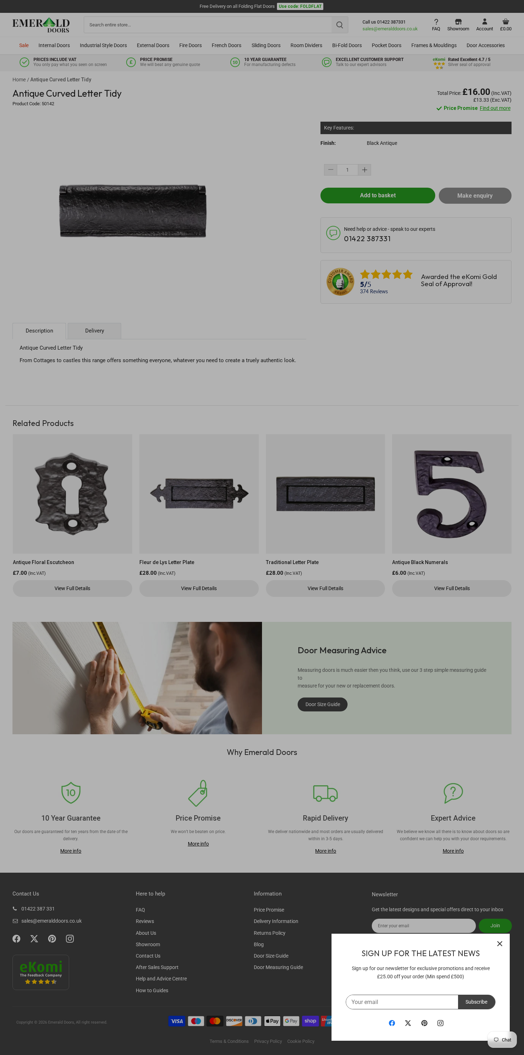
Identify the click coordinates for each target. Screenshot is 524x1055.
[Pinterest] (424, 1022)
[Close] (500, 944)
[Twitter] (408, 1022)
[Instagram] (440, 1022)
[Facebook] (392, 1022)
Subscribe (476, 1002)
